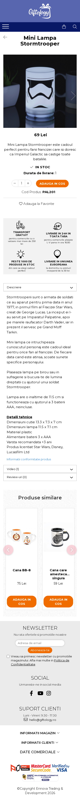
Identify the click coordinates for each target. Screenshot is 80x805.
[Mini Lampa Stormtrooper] (40, 91)
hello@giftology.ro (42, 720)
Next (73, 95)
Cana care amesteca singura (58, 574)
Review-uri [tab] (17, 477)
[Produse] (6, 27)
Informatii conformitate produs (29, 459)
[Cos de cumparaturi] (64, 26)
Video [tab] (13, 469)
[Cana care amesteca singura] (58, 537)
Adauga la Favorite (38, 204)
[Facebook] (31, 693)
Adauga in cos (52, 183)
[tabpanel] (40, 91)
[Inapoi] (3, 37)
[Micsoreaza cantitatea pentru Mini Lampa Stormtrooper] (15, 183)
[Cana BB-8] (21, 537)
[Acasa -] (40, 11)
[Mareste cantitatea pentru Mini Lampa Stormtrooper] (28, 183)
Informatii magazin (38, 733)
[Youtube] (40, 693)
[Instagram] (49, 693)
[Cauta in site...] (75, 26)
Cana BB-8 (22, 570)
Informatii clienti (38, 743)
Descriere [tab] (14, 287)
